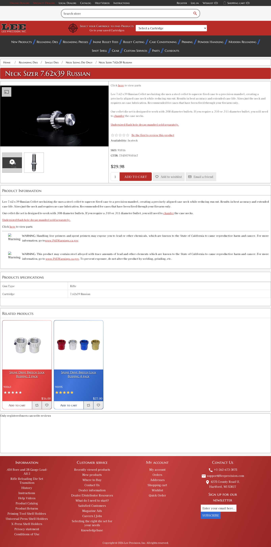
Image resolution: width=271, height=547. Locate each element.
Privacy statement (26, 529)
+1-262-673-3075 (222, 470)
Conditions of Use (26, 534)
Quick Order (157, 495)
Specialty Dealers (44, 3)
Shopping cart (157, 485)
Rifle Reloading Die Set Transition (27, 481)
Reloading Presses (75, 42)
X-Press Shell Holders (26, 524)
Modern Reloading (242, 42)
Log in (195, 3)
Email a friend (203, 177)
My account (157, 470)
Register (182, 3)
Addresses (157, 480)
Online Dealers (19, 3)
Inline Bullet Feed (105, 42)
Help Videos (102, 3)
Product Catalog (27, 503)
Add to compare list (37, 405)
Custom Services (135, 51)
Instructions (121, 3)
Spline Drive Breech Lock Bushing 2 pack (27, 374)
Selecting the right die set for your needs (92, 523)
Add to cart (135, 177)
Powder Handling (211, 42)
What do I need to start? (92, 500)
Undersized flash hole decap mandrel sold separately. (145, 124)
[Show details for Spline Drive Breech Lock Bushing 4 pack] (78, 344)
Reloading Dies (47, 42)
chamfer (119, 116)
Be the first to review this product (153, 135)
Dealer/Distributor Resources (92, 495)
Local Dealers (67, 3)
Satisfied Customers (92, 506)
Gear (115, 51)
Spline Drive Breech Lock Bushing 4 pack (78, 374)
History (26, 488)
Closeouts (172, 51)
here (121, 85)
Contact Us (92, 485)
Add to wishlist (171, 177)
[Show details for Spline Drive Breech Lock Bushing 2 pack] (27, 344)
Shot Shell (99, 51)
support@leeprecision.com (222, 476)
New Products (21, 42)
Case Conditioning (163, 42)
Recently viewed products (92, 470)
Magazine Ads (92, 511)
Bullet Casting (133, 42)
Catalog (85, 3)
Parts (156, 51)
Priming (187, 42)
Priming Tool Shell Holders (27, 513)
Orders (157, 475)
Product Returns (26, 508)
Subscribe (210, 515)
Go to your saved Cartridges (106, 30)
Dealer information (92, 490)
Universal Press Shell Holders (27, 519)
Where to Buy (92, 480)
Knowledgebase (92, 530)
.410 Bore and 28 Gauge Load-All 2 (27, 471)
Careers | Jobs (92, 516)
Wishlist (157, 490)
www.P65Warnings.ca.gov (61, 240)
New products (92, 475)
